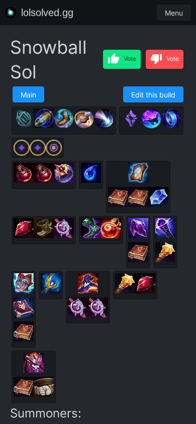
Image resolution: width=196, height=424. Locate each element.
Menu (174, 13)
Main (28, 94)
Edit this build (153, 94)
